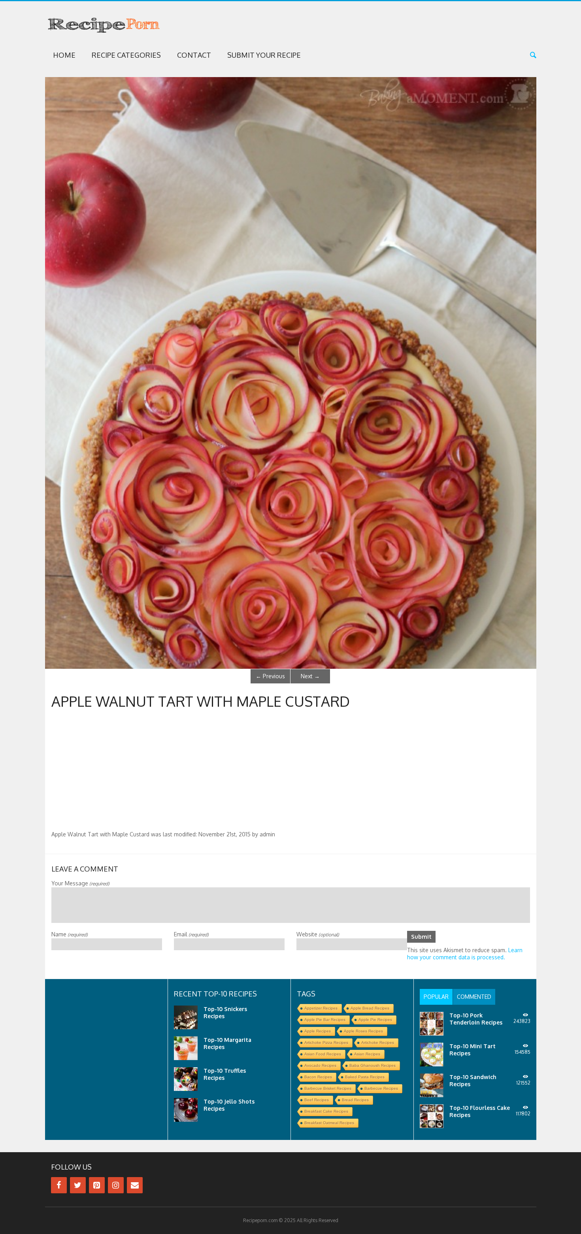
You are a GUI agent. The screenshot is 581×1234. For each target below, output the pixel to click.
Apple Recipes (317, 1031)
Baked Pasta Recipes (365, 1077)
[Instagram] (116, 1185)
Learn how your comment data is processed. (465, 953)
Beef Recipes (316, 1100)
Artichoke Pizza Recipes (326, 1042)
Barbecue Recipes (381, 1088)
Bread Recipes (355, 1100)
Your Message (80, 883)
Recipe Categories (126, 55)
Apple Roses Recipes (363, 1031)
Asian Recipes (367, 1054)
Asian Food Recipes (322, 1054)
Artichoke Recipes (377, 1042)
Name (69, 934)
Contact (194, 55)
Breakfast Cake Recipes (326, 1111)
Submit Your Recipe (264, 55)
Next (310, 676)
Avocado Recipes (320, 1065)
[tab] (436, 997)
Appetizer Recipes (321, 1008)
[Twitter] (78, 1185)
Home (64, 55)
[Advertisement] (290, 771)
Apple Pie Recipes (375, 1019)
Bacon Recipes (318, 1077)
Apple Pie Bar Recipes (324, 1019)
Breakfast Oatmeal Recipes (329, 1123)
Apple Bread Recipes (370, 1008)
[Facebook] (59, 1185)
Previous (270, 676)
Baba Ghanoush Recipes (372, 1065)
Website (317, 934)
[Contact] (135, 1185)
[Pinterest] (97, 1185)
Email (191, 934)
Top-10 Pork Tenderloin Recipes (475, 1019)
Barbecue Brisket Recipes (327, 1088)
